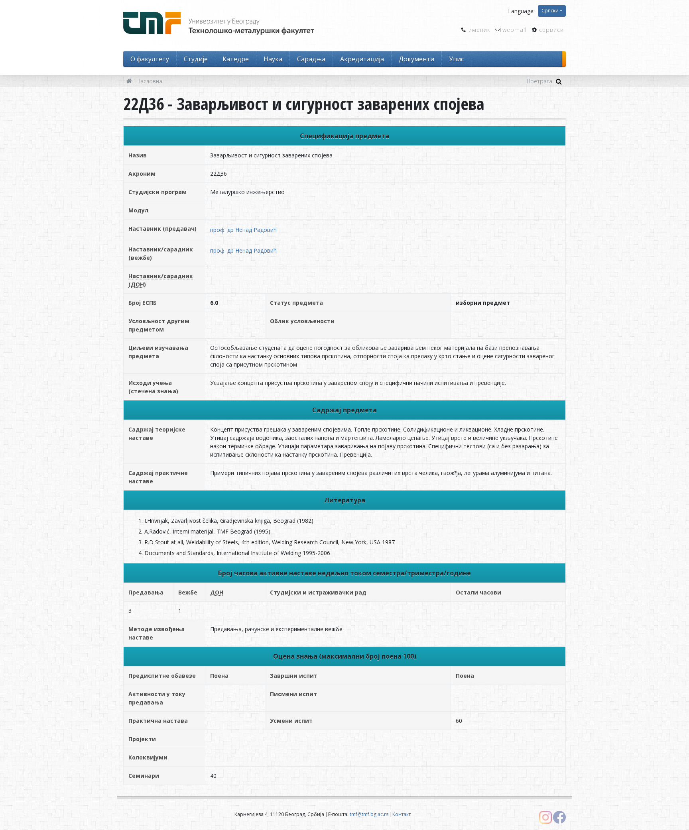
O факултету (149, 59)
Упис (456, 59)
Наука (273, 59)
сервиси (551, 29)
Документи (416, 59)
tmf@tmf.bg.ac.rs (369, 814)
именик (479, 29)
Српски (550, 10)
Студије (196, 59)
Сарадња (311, 59)
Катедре (235, 59)
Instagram (545, 817)
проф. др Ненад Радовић (243, 229)
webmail (514, 29)
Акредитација (362, 59)
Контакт (401, 814)
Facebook (559, 817)
